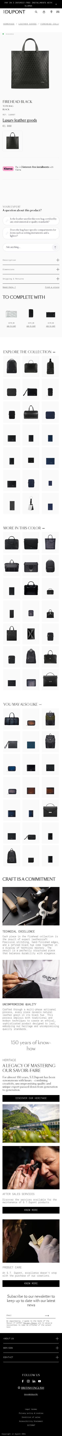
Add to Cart (11, 326)
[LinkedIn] (34, 1381)
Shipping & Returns (13, 279)
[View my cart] (44, 12)
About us (8, 1339)
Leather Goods (28, 24)
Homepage (9, 24)
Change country (31, 1394)
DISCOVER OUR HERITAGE (31, 1098)
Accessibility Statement (31, 1421)
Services (8, 1348)
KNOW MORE (31, 1210)
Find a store (52, 287)
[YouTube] (39, 1381)
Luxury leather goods (20, 120)
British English (32, 1388)
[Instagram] (28, 1381)
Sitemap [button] (31, 1425)
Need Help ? (9, 287)
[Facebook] (22, 1381)
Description (9, 260)
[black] (12, 141)
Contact (8, 1357)
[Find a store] (51, 12)
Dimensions (8, 269)
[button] (36, 12)
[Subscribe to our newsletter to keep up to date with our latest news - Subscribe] (50, 1315)
